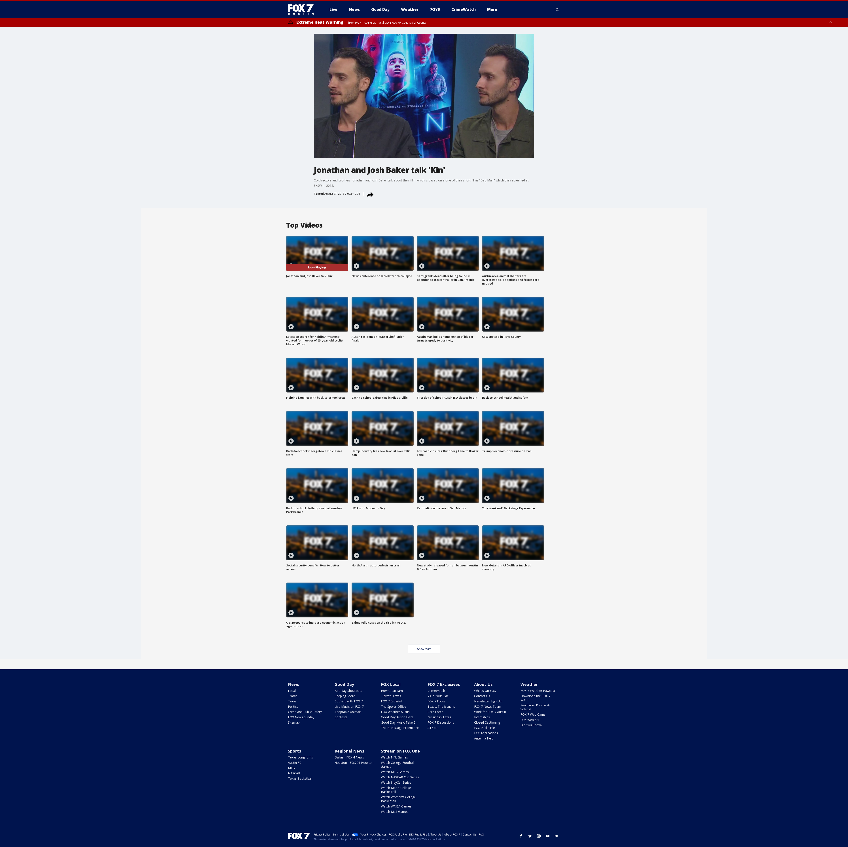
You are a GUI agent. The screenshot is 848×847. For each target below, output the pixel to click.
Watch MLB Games (395, 772)
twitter (530, 835)
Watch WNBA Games (396, 806)
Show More (424, 649)
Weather (529, 684)
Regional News (349, 751)
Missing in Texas (439, 717)
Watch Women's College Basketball (398, 799)
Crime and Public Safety (305, 712)
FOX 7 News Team (487, 706)
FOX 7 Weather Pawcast (538, 691)
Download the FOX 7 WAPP (535, 698)
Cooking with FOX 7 (349, 701)
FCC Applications (486, 733)
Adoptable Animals (348, 712)
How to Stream (392, 691)
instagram (538, 835)
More (492, 9)
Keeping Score (345, 696)
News (293, 684)
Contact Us (482, 696)
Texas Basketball (300, 778)
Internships (482, 717)
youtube (547, 835)
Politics (293, 706)
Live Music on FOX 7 (349, 706)
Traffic (292, 696)
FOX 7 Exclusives (444, 684)
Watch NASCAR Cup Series (400, 777)
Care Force (435, 712)
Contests (341, 717)
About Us (483, 684)
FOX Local (391, 684)
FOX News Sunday (301, 717)
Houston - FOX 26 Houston (354, 762)
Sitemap (294, 722)
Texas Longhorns (300, 757)
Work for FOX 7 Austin (490, 712)
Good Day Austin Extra (397, 717)
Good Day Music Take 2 (398, 722)
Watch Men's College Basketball (396, 790)
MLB (291, 768)
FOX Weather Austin (395, 712)
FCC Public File (484, 728)
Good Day (344, 684)
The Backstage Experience (400, 728)
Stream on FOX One (400, 751)
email (556, 835)
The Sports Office (393, 706)
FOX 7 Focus (437, 701)
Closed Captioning (487, 722)
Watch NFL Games (394, 757)
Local (292, 691)
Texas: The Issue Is (441, 706)
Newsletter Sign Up (488, 701)
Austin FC (294, 762)
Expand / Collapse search (557, 9)
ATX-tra (433, 728)
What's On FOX (485, 691)
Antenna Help (483, 738)
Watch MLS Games (394, 811)
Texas (292, 701)
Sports (294, 751)
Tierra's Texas (391, 696)
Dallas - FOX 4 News (349, 757)
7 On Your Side (438, 696)
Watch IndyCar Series (396, 782)
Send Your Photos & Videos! (535, 707)
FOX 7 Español (391, 701)
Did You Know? (531, 725)
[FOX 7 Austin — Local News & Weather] (302, 9)
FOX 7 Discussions (441, 722)
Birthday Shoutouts (348, 691)
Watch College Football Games (397, 764)
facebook (521, 835)
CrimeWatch (436, 691)
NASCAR (294, 773)
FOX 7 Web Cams (533, 714)
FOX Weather (530, 720)
